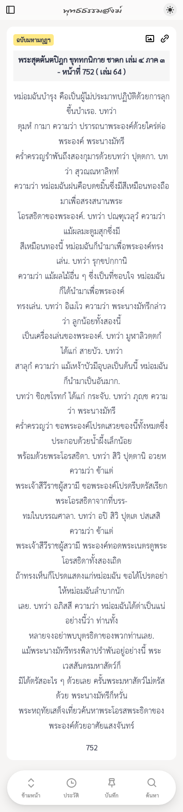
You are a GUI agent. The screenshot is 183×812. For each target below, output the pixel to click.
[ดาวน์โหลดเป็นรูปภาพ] (152, 39)
